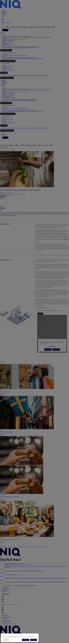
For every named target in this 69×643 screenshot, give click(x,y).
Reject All (25, 639)
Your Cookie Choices (6, 639)
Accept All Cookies (33, 639)
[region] (20, 637)
